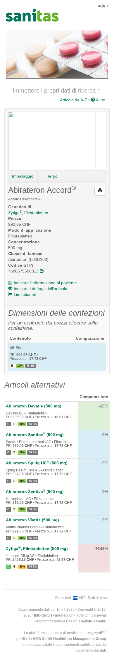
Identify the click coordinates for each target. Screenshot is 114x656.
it (107, 6)
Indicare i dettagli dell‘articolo (40, 288)
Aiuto (100, 100)
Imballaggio (22, 176)
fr (104, 6)
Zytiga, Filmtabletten (28, 212)
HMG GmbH (42, 615)
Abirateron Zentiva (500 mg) (35, 491)
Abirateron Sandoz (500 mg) (35, 434)
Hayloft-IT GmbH (93, 621)
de (100, 6)
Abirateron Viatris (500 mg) (32, 520)
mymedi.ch (64, 615)
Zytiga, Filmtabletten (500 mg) (37, 548)
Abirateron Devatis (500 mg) (33, 406)
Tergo (52, 176)
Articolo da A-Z (73, 100)
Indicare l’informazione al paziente (45, 282)
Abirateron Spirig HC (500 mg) (37, 463)
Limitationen (25, 294)
